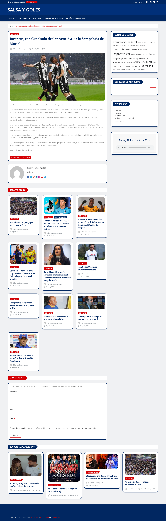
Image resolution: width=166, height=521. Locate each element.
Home (11, 26)
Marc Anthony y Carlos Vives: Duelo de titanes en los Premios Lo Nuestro (102, 477)
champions (134, 45)
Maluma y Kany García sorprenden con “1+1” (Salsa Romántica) (25, 485)
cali (114, 45)
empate (145, 54)
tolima (138, 69)
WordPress (35, 517)
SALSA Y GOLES (24, 10)
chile (139, 45)
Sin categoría (119, 121)
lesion (122, 62)
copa (126, 50)
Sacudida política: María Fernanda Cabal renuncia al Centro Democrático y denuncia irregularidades (57, 276)
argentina (140, 42)
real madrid (146, 65)
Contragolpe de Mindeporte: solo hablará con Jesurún (90, 318)
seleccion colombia (131, 69)
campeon (119, 45)
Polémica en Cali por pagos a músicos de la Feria (22, 224)
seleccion (121, 69)
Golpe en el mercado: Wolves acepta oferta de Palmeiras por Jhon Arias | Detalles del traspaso (91, 223)
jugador (143, 58)
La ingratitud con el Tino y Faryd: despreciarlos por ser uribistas (22, 305)
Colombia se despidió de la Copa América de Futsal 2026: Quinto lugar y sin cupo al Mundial (22, 275)
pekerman (130, 66)
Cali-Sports (24, 18)
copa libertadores (133, 50)
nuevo (114, 66)
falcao (152, 54)
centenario (127, 45)
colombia (118, 49)
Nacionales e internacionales (48, 18)
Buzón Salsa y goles (75, 18)
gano (118, 58)
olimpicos (120, 66)
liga (125, 62)
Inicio (12, 18)
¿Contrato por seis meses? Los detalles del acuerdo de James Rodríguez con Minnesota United (56, 224)
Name (12, 409)
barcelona (147, 42)
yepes (142, 69)
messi (133, 62)
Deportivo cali (121, 54)
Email (12, 419)
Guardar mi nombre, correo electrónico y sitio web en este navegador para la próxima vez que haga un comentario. (54, 428)
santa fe (115, 69)
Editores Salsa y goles (20, 49)
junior (147, 58)
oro (126, 66)
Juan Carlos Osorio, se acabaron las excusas (87, 268)
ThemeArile (56, 517)
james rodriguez (134, 58)
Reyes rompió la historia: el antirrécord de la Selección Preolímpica (21, 358)
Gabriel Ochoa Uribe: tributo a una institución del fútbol (57, 318)
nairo (154, 62)
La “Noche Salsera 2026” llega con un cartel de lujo (62, 490)
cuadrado (16, 157)
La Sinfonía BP (120, 116)
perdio (137, 66)
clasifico (143, 45)
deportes (118, 113)
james (124, 58)
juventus (27, 157)
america (117, 41)
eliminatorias (137, 54)
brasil (153, 42)
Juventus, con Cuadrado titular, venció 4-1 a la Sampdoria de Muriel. (39, 26)
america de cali (129, 41)
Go (153, 90)
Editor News (44, 517)
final (114, 58)
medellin (129, 62)
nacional (147, 61)
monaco (139, 62)
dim (132, 54)
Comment (13, 391)
